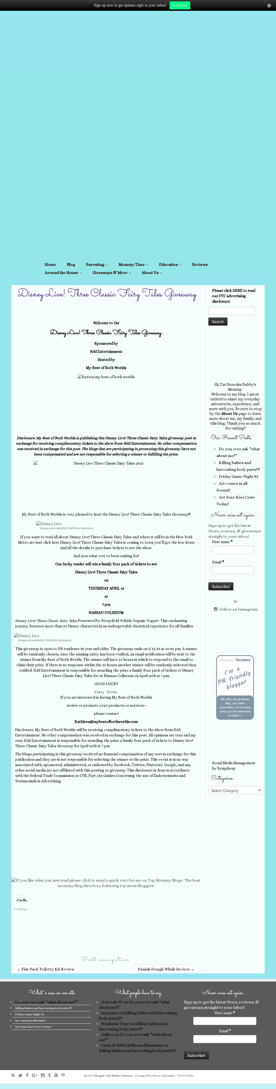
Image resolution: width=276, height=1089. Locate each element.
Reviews (200, 264)
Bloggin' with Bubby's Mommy (113, 1075)
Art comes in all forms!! (30, 1020)
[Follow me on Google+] (36, 1075)
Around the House (62, 272)
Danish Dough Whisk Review (166, 969)
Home (50, 264)
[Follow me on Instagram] (44, 1075)
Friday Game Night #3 (238, 476)
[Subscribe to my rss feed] (14, 1075)
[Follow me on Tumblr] (51, 1075)
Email (218, 562)
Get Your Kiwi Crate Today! (33, 1027)
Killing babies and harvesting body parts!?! (43, 1008)
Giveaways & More (110, 272)
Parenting (95, 264)
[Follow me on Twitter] (22, 1075)
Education (169, 264)
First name (222, 542)
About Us (150, 272)
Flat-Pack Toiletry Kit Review (45, 969)
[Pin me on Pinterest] (64, 1075)
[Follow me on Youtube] (57, 1075)
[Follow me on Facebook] (29, 1075)
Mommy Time (132, 264)
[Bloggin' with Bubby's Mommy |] (138, 134)
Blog (71, 264)
